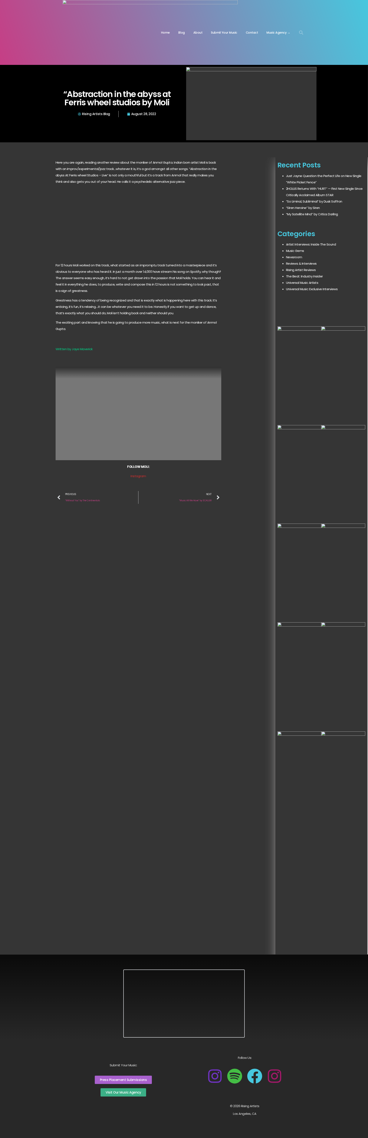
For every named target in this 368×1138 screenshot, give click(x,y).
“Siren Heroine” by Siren (303, 208)
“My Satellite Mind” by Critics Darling (312, 214)
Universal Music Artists (302, 282)
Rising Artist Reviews (301, 270)
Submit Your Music (224, 32)
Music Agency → (278, 32)
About (198, 32)
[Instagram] (215, 1076)
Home (165, 32)
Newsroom (294, 257)
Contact (252, 32)
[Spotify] (234, 1076)
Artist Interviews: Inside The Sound (311, 244)
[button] (301, 32)
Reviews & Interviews (301, 263)
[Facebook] (254, 1076)
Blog (181, 32)
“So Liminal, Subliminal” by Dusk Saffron (314, 201)
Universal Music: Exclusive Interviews (312, 289)
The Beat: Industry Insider (304, 276)
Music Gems (295, 250)
